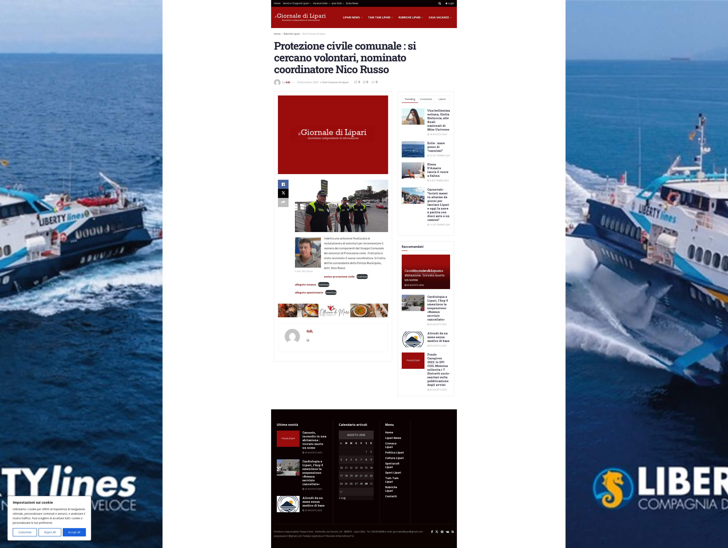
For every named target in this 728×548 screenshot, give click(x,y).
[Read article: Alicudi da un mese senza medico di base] (413, 339)
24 (341, 483)
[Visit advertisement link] (333, 310)
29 (366, 483)
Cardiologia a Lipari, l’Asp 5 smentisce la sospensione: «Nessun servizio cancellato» (437, 308)
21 (361, 475)
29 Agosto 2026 (415, 285)
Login (451, 3)
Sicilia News (352, 3)
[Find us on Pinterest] (442, 532)
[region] (49, 518)
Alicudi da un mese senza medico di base (438, 337)
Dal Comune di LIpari (314, 33)
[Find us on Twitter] (436, 532)
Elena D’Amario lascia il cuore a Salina (437, 169)
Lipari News (351, 17)
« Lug (342, 498)
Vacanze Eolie (320, 3)
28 (361, 483)
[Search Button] (440, 3)
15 (366, 467)
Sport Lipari (393, 472)
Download (362, 276)
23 (371, 475)
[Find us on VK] (447, 532)
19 (351, 475)
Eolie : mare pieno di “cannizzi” (436, 146)
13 (356, 467)
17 (341, 475)
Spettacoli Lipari (392, 465)
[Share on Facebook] (283, 184)
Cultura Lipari (394, 458)
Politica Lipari (394, 452)
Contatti (391, 496)
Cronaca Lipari (390, 445)
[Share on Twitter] (283, 193)
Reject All (50, 532)
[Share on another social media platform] (283, 202)
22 (366, 475)
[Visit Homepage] (300, 17)
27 (356, 483)
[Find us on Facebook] (432, 532)
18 (346, 475)
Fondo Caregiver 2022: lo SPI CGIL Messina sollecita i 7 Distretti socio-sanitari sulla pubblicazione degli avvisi (438, 370)
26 (351, 483)
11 (346, 467)
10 (341, 467)
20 (356, 475)
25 (346, 483)
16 (371, 467)
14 (361, 467)
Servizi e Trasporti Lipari (296, 3)
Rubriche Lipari (409, 17)
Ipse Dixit (337, 3)
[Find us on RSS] (453, 532)
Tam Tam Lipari (379, 17)
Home (277, 3)
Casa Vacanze (439, 17)
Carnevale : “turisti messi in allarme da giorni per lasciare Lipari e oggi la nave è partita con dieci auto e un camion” (438, 205)
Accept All (74, 532)
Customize (24, 532)
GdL (288, 82)
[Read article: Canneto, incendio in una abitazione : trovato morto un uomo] (288, 439)
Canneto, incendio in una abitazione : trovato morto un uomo (424, 275)
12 (351, 467)
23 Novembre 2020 (307, 82)
